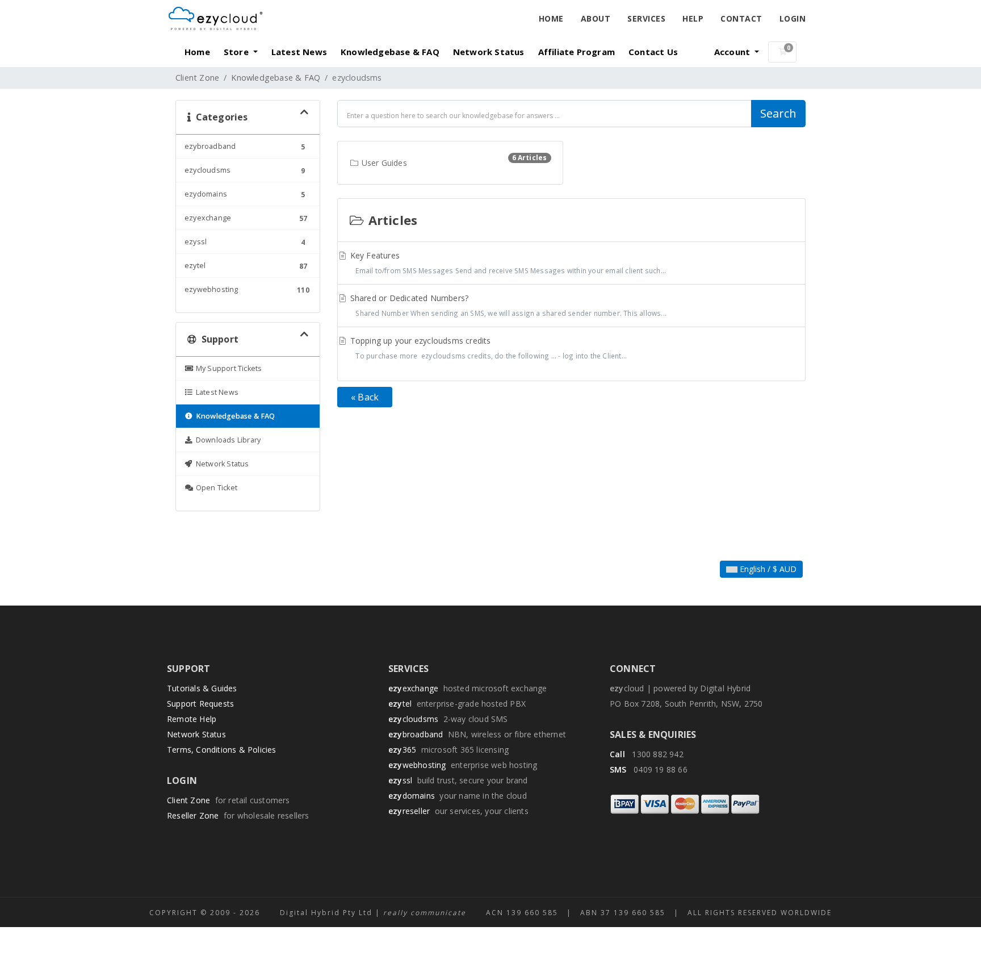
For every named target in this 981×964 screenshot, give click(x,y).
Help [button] (692, 18)
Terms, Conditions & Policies (221, 749)
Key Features (507, 262)
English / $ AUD (766, 569)
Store (237, 51)
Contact (741, 18)
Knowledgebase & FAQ (390, 51)
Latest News (299, 51)
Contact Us (653, 51)
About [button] (596, 18)
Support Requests (200, 703)
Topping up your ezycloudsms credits (487, 347)
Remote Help (191, 718)
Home (551, 18)
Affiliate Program (576, 51)
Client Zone (197, 77)
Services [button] (646, 18)
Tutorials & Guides (202, 688)
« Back (365, 397)
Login (792, 18)
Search (778, 113)
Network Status (489, 51)
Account (733, 51)
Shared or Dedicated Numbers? (507, 305)
